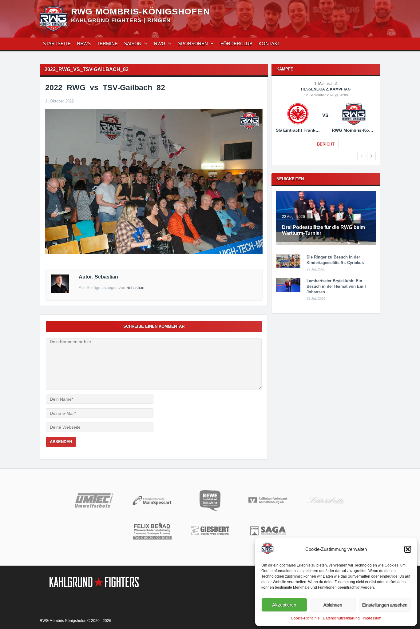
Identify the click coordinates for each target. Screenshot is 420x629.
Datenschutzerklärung (341, 618)
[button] (408, 549)
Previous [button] (361, 156)
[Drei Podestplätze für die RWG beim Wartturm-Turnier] (326, 244)
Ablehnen (332, 604)
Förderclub (236, 43)
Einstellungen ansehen (384, 604)
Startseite (57, 43)
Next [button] (371, 156)
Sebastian (135, 287)
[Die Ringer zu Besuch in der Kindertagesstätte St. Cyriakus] (288, 267)
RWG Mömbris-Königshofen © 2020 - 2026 (75, 621)
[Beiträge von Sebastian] (60, 291)
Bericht (326, 144)
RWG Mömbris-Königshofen (140, 11)
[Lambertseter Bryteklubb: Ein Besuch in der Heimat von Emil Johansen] (288, 290)
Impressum (372, 618)
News (84, 43)
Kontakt (269, 43)
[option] (326, 119)
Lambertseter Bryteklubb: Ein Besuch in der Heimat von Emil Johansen (336, 286)
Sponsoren (193, 43)
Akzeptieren (284, 604)
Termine (107, 43)
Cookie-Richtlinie (305, 618)
